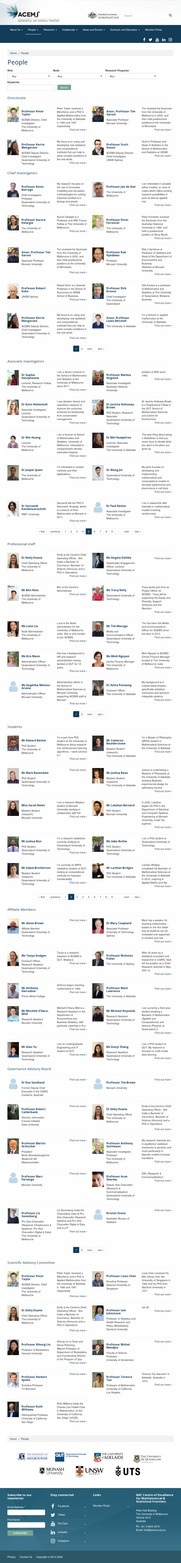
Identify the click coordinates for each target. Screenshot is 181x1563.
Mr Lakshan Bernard (120, 805)
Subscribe (20, 1533)
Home (13, 53)
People (32, 29)
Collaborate (69, 29)
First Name (13, 1519)
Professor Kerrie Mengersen (33, 146)
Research (49, 29)
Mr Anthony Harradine (30, 989)
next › (90, 348)
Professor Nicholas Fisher (119, 957)
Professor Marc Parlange (32, 1178)
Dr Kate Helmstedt (35, 404)
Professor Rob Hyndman (116, 253)
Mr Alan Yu (29, 1047)
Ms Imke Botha (116, 841)
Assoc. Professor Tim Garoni (120, 113)
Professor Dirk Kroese (116, 289)
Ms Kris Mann (31, 656)
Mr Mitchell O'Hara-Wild (35, 1012)
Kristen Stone (116, 1213)
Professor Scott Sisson (117, 146)
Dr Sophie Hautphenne (30, 376)
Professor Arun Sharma (116, 1178)
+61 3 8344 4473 (150, 1526)
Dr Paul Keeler (116, 506)
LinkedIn (62, 1532)
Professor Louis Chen (121, 1276)
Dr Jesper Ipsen (32, 470)
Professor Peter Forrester (117, 221)
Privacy (11, 1557)
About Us (15, 29)
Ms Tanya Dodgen (34, 956)
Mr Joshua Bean (117, 773)
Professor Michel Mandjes (118, 1346)
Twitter (61, 1514)
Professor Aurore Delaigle (34, 221)
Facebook (63, 1506)
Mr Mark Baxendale (35, 773)
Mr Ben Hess (30, 590)
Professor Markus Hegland (118, 376)
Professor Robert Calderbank (34, 1110)
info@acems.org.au (155, 1530)
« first (42, 531)
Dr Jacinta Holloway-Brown (120, 406)
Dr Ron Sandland (33, 1082)
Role (10, 70)
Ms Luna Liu (30, 626)
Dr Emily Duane (32, 558)
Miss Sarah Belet (33, 805)
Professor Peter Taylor (33, 113)
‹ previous (54, 531)
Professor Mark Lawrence (117, 989)
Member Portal (153, 29)
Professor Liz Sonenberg (31, 1214)
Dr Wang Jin (114, 470)
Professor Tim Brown (120, 1082)
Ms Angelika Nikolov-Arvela (36, 686)
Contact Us (26, 1557)
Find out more (78, 129)
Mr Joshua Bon (31, 841)
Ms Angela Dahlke (118, 558)
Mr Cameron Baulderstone (115, 742)
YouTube (62, 1523)
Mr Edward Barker (34, 740)
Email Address (16, 1507)
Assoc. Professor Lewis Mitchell (117, 319)
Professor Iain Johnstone (116, 1311)
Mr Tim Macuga (117, 626)
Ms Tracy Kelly (116, 590)
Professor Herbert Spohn (34, 1378)
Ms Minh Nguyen (117, 656)
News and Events (93, 29)
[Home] (33, 12)
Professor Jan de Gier (121, 187)
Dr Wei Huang (31, 437)
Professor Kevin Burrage (33, 188)
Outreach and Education (124, 29)
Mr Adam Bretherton (36, 868)
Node (56, 70)
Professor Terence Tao (119, 1378)
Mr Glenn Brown (33, 923)
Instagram (63, 1540)
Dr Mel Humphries (118, 437)
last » (101, 348)
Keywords (13, 82)
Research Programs (117, 70)
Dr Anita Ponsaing (119, 685)
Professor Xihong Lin (36, 1344)
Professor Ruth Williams (32, 1408)
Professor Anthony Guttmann (119, 1144)
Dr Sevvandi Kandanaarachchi (34, 507)
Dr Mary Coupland (118, 923)
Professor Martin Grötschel (33, 1144)
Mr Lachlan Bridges (119, 868)
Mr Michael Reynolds (120, 1011)
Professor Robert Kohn (34, 289)
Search (64, 87)
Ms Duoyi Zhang (117, 1047)
